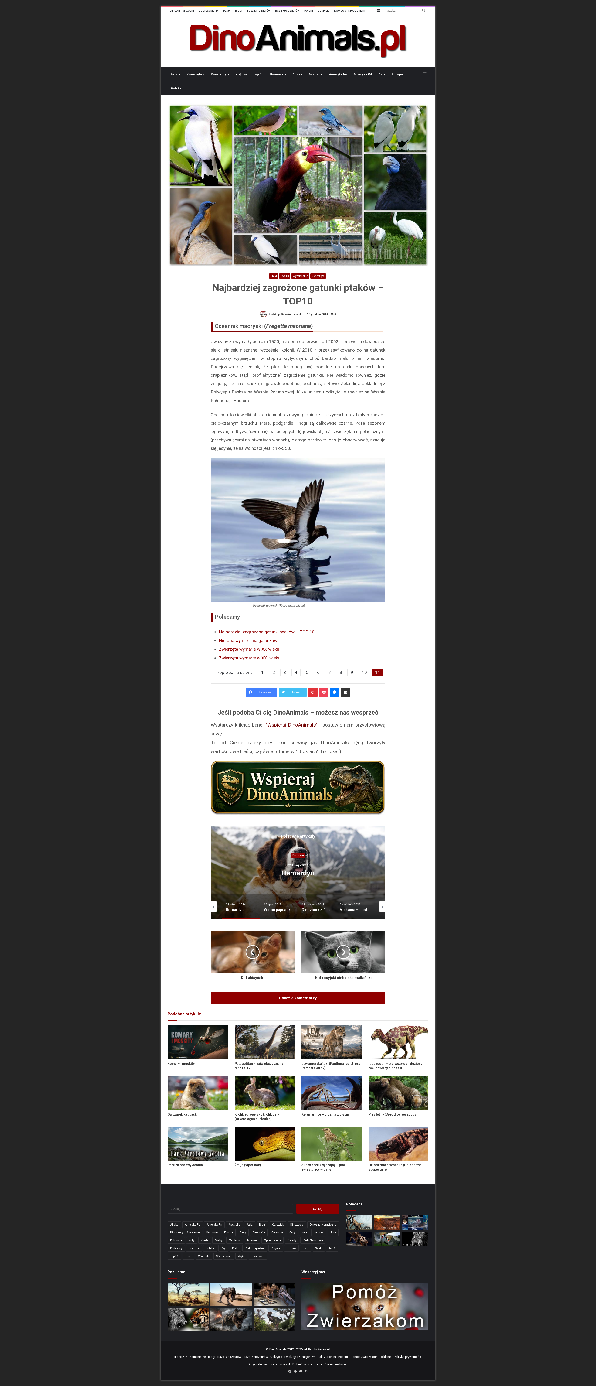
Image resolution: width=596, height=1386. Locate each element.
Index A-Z (180, 1357)
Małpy (218, 1240)
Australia (315, 74)
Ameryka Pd (363, 74)
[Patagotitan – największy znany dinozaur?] (265, 1042)
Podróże (194, 1248)
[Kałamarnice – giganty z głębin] (331, 1093)
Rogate (275, 1248)
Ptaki (274, 276)
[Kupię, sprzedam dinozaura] (359, 1239)
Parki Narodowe (313, 1240)
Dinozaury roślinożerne (185, 1232)
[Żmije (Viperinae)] (265, 1144)
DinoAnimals (278, 1349)
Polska (176, 88)
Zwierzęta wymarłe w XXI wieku (249, 658)
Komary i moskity (181, 1063)
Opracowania (272, 1240)
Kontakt (285, 1364)
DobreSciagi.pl (209, 10)
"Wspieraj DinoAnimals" (291, 725)
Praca (273, 1364)
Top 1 (332, 1248)
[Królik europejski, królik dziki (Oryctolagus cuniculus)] (265, 1093)
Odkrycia (323, 10)
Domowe (276, 74)
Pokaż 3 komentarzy (298, 998)
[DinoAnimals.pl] (298, 41)
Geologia (277, 1232)
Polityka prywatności (408, 1357)
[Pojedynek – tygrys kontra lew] (188, 1319)
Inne (304, 1232)
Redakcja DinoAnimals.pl (284, 314)
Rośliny (241, 74)
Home (175, 74)
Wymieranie (300, 276)
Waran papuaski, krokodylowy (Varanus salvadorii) (298, 873)
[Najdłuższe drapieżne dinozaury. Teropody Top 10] (274, 1319)
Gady (243, 1232)
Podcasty (176, 1248)
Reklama (386, 1357)
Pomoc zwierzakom (364, 1357)
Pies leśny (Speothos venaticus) (393, 1114)
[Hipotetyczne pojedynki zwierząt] (188, 1294)
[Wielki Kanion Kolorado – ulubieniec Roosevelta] (387, 1222)
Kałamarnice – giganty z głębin (325, 1114)
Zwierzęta (194, 74)
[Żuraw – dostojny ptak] (387, 1239)
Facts (318, 1364)
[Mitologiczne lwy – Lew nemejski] (415, 1239)
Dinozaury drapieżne (323, 1224)
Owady (292, 1240)
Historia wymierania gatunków (248, 640)
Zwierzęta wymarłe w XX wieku (249, 649)
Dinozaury (219, 74)
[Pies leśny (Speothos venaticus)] (399, 1093)
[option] (298, 872)
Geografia (259, 1232)
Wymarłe (204, 1256)
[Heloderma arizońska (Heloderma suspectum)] (399, 1144)
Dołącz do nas (258, 1364)
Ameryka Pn (338, 74)
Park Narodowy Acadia (185, 1165)
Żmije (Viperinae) (248, 1165)
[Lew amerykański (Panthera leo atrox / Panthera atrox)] (331, 1042)
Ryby (306, 1248)
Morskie (252, 1240)
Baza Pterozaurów (287, 10)
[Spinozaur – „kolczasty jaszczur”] (274, 1294)
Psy (223, 1248)
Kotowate (176, 1240)
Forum (308, 10)
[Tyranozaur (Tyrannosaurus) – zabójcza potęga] (230, 1319)
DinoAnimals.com (182, 10)
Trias (188, 1256)
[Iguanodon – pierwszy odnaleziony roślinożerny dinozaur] (399, 1042)
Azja (382, 74)
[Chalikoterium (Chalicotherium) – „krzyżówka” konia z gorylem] (359, 1222)
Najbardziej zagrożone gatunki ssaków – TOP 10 (267, 632)
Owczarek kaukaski (183, 1114)
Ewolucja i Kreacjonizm (349, 10)
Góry (292, 1232)
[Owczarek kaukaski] (198, 1093)
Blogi (238, 10)
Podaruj (343, 1357)
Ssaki (318, 1248)
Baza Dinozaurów (259, 10)
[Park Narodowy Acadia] (198, 1144)
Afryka (297, 74)
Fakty (226, 10)
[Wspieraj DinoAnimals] (298, 788)
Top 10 (258, 74)
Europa (397, 74)
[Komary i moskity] (198, 1042)
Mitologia (235, 1240)
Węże (241, 1256)
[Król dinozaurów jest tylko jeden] (230, 1294)
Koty (191, 1240)
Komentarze (198, 1357)
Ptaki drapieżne (254, 1248)
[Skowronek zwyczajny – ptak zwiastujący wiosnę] (331, 1144)
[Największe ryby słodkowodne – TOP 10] (415, 1222)
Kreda (204, 1240)
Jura (333, 1232)
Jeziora (319, 1232)
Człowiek (278, 1224)
